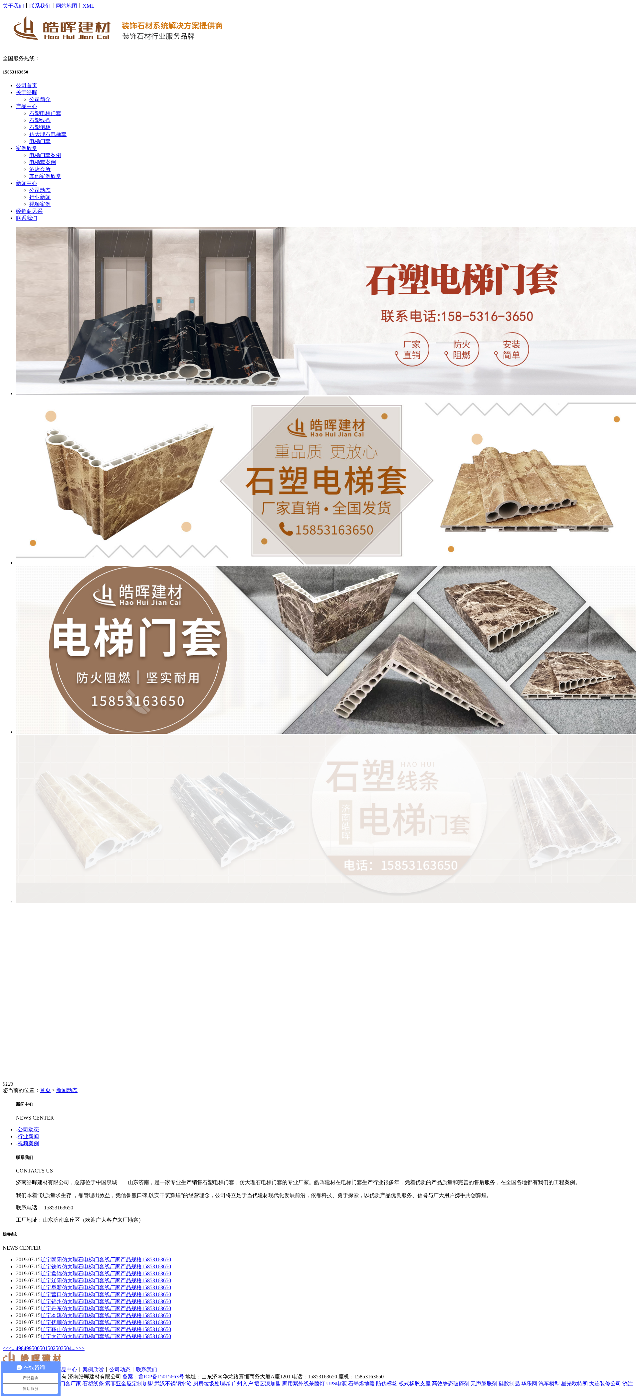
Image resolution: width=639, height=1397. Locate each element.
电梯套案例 (42, 162)
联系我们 (40, 6)
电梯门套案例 (45, 155)
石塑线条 (40, 120)
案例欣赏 (26, 148)
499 (28, 1348)
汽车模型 (549, 1383)
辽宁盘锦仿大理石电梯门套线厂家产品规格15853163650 (106, 1273)
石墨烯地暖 (361, 1383)
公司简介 (40, 99)
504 (68, 1348)
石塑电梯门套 (45, 113)
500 (36, 1348)
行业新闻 (40, 197)
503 (60, 1348)
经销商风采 (29, 211)
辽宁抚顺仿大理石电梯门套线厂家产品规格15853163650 (106, 1322)
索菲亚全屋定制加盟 (129, 1383)
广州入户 (242, 1383)
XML (89, 6)
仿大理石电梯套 (48, 134)
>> (82, 1348)
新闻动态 (67, 1090)
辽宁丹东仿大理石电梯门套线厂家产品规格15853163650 (106, 1308)
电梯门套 (40, 141)
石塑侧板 (40, 127)
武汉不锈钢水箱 (173, 1383)
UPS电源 (336, 1383)
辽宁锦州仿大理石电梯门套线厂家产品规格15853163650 (106, 1301)
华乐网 (529, 1383)
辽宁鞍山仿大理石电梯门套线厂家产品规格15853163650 (106, 1329)
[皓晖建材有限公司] (118, 48)
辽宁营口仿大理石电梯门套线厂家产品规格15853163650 (106, 1294)
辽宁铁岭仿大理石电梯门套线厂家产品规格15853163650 (106, 1266)
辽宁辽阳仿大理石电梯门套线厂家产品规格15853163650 (106, 1280)
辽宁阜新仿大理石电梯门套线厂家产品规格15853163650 (106, 1287)
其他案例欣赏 (45, 176)
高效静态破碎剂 (450, 1383)
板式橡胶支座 (415, 1383)
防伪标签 (386, 1383)
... (14, 1348)
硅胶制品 (509, 1383)
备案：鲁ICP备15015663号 (153, 1376)
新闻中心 (26, 183)
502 (52, 1348)
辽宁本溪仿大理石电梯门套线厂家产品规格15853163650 (106, 1315)
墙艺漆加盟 (267, 1383)
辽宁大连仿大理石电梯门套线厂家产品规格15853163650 (106, 1336)
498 (20, 1348)
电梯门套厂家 (65, 1383)
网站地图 (66, 6)
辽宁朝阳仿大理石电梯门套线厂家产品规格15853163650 (106, 1259)
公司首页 (26, 85)
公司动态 (40, 190)
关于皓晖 (26, 92)
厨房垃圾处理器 (211, 1383)
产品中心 (26, 106)
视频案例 (40, 204)
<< (6, 1348)
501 (44, 1348)
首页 (45, 1090)
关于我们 (13, 6)
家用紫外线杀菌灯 (303, 1383)
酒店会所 (40, 169)
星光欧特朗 (574, 1383)
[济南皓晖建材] (326, 393)
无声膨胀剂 (484, 1383)
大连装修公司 (605, 1383)
